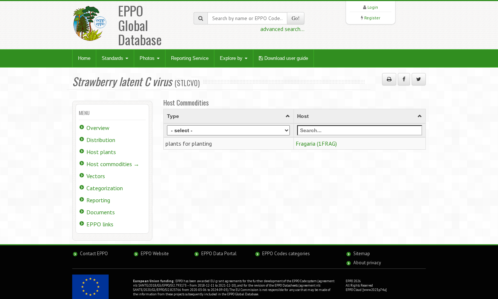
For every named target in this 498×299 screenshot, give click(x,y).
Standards (113, 58)
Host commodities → (112, 164)
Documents (100, 212)
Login (372, 7)
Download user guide (285, 58)
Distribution (100, 139)
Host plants (101, 152)
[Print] (389, 79)
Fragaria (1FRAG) (316, 143)
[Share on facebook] (404, 79)
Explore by (232, 58)
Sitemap (361, 253)
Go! (296, 18)
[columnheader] (229, 116)
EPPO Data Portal (219, 253)
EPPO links (99, 224)
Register (372, 17)
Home (84, 58)
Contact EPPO (94, 253)
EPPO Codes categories (286, 253)
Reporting (98, 200)
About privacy (367, 263)
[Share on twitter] (419, 79)
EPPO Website (155, 253)
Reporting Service (190, 58)
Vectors (95, 176)
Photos (148, 58)
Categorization (104, 188)
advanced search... (282, 28)
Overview (97, 127)
